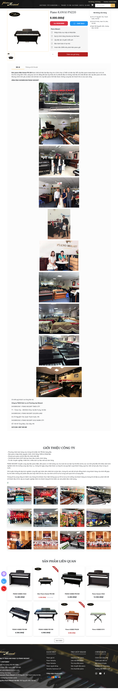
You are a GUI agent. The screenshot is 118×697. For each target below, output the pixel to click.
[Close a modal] (1, 344)
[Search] (113, 5)
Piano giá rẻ (50, 658)
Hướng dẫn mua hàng (102, 666)
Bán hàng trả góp (101, 663)
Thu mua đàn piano (77, 663)
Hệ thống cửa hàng (94, 2)
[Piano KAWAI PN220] (72, 619)
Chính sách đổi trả (101, 660)
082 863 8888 (14, 665)
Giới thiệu (42, 5)
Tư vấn (69, 5)
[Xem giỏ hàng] (92, 5)
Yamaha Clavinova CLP (53, 669)
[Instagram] (96, 673)
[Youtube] (100, 673)
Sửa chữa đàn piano (77, 658)
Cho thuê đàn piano (77, 669)
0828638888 (112, 2)
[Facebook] (104, 673)
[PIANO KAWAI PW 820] (72, 583)
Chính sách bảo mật (101, 658)
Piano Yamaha (51, 660)
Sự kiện (87, 5)
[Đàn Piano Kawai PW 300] (45, 583)
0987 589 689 (16, 667)
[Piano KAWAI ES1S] (98, 619)
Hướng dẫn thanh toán (102, 669)
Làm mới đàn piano (77, 660)
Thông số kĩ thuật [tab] (31, 67)
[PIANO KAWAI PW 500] (45, 619)
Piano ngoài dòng (52, 666)
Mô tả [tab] (18, 67)
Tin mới (63, 5)
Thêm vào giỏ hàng (73, 54)
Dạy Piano (75, 5)
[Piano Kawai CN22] (98, 583)
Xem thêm (59, 640)
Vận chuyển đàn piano (78, 666)
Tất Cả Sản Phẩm (52, 5)
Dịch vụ (81, 5)
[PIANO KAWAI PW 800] (19, 619)
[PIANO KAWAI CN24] (19, 583)
